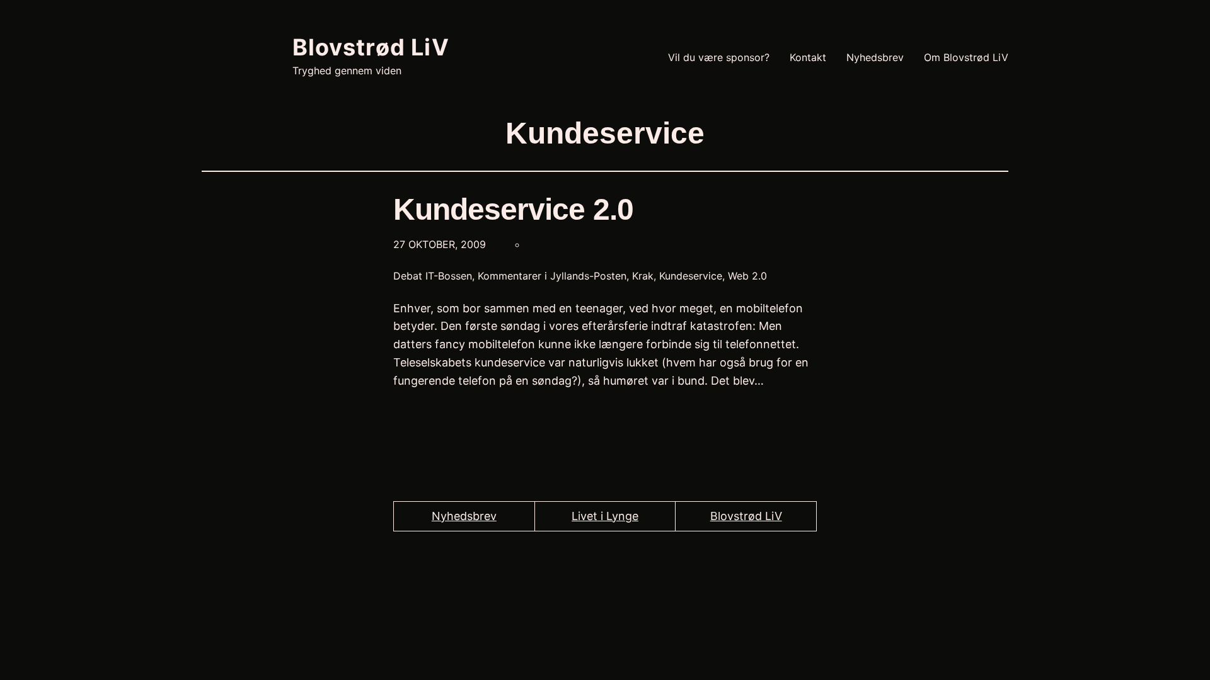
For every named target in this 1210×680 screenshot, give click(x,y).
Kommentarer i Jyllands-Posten (552, 275)
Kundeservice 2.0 (513, 209)
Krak (643, 275)
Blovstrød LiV (370, 47)
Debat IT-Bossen (432, 275)
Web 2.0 (747, 275)
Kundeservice (690, 275)
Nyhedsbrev (464, 516)
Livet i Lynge (605, 516)
